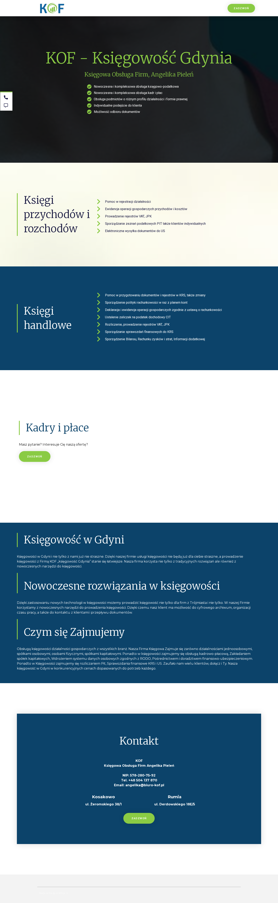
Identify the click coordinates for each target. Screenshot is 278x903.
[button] (241, 8)
